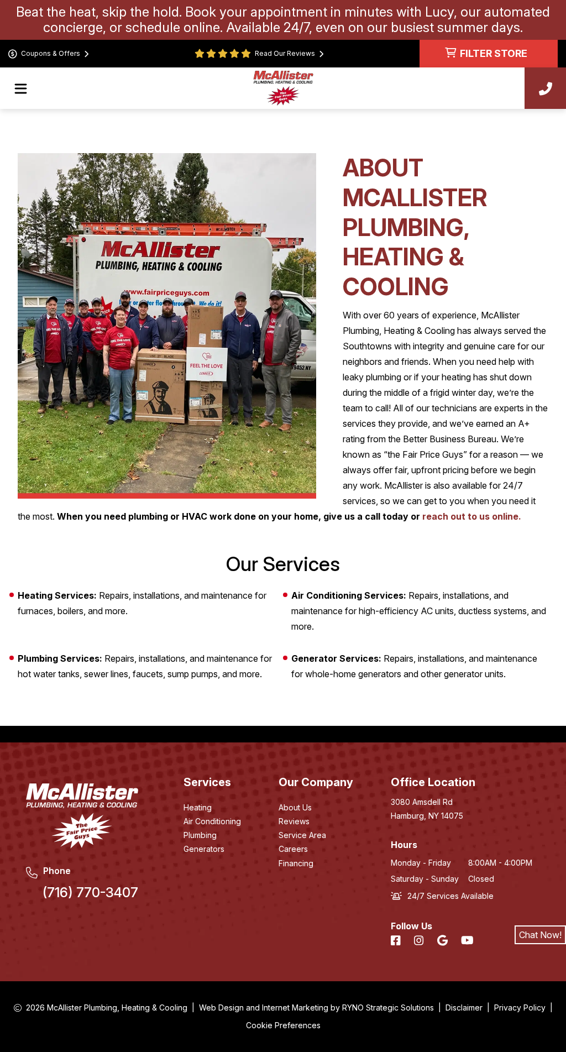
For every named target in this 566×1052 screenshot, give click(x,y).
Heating (198, 807)
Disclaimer (464, 1007)
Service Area (302, 835)
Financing (296, 863)
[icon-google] (443, 941)
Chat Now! (540, 934)
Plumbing (200, 835)
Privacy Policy (520, 1007)
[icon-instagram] (420, 941)
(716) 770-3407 (90, 892)
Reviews (294, 821)
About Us (295, 807)
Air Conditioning (212, 821)
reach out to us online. (471, 516)
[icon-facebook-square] (397, 941)
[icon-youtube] (468, 941)
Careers (293, 849)
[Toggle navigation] (20, 88)
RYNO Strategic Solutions (388, 1007)
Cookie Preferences (283, 1025)
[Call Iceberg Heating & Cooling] (545, 88)
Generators (204, 849)
